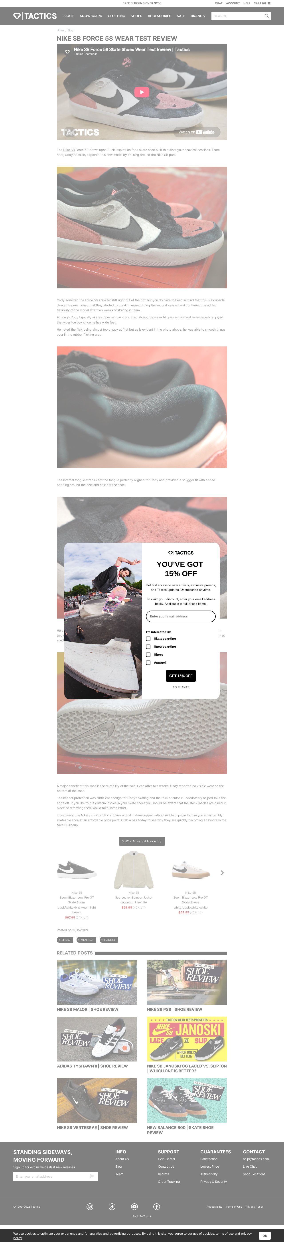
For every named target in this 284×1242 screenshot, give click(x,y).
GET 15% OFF (181, 676)
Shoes (159, 654)
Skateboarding (165, 638)
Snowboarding (165, 646)
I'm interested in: (158, 632)
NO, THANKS (181, 687)
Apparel (160, 662)
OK (264, 1236)
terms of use (225, 1233)
